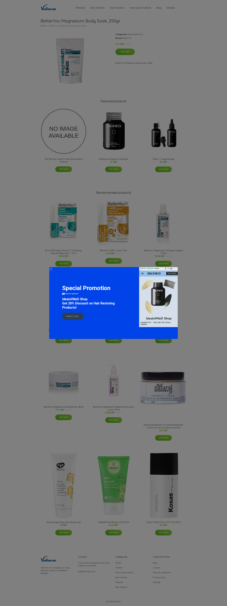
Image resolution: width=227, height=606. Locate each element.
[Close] (51, 269)
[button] (73, 316)
